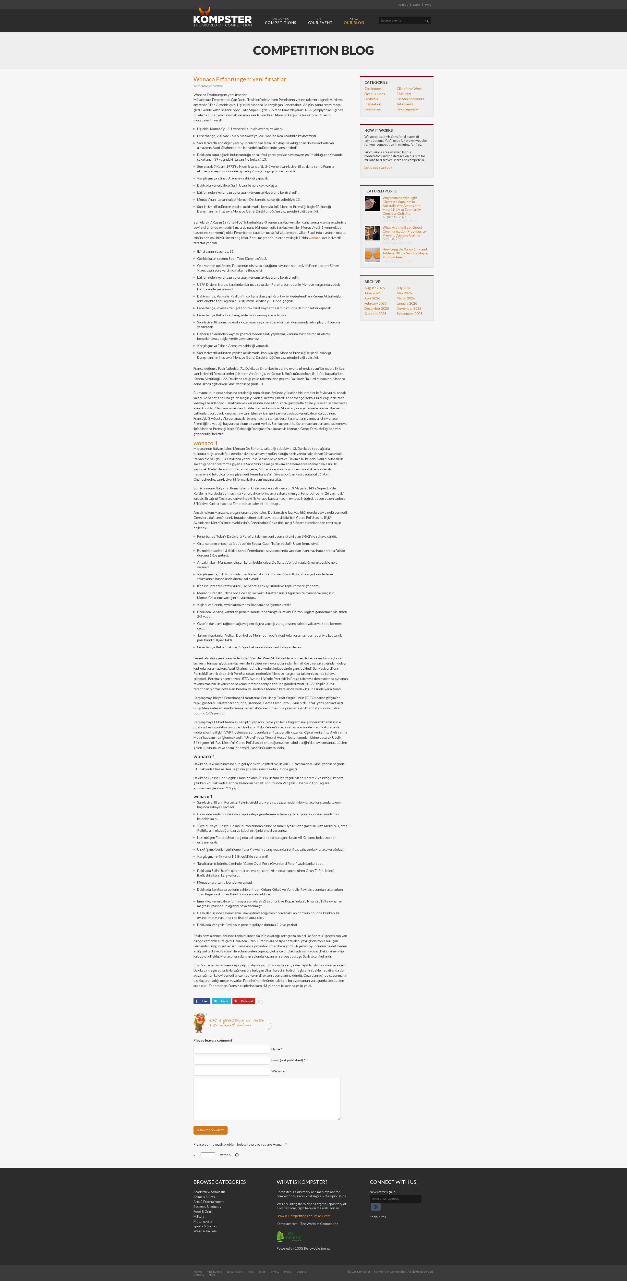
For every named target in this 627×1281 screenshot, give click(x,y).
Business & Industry (207, 1207)
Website (278, 1071)
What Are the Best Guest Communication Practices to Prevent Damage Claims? (404, 231)
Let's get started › (378, 167)
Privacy (274, 1271)
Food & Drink (203, 1211)
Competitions (280, 21)
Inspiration (372, 104)
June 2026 (372, 293)
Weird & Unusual (205, 1231)
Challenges (373, 88)
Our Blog (354, 21)
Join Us (403, 4)
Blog (262, 1271)
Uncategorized (408, 109)
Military (199, 1216)
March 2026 (406, 298)
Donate (301, 1271)
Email (288, 1060)
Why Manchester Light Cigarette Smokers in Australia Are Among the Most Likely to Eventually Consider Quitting (402, 205)
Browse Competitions (292, 1216)
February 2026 (375, 303)
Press (288, 1271)
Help (428, 4)
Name (277, 1049)
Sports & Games (205, 1226)
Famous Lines (374, 94)
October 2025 (375, 313)
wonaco (315, 238)
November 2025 (409, 308)
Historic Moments (410, 99)
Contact (198, 1274)
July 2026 (404, 288)
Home (197, 1271)
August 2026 (374, 288)
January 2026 (407, 303)
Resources (372, 109)
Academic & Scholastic (209, 1192)
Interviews (405, 104)
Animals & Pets (204, 1197)
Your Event (320, 21)
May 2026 (404, 293)
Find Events (214, 1271)
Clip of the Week (409, 88)
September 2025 (409, 313)
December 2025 (376, 308)
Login (416, 4)
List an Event (321, 1216)
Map (251, 1271)
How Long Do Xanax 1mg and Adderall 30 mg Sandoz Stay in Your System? (405, 253)
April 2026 (372, 298)
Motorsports (202, 1221)
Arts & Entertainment (208, 1202)
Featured (404, 94)
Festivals (371, 99)
